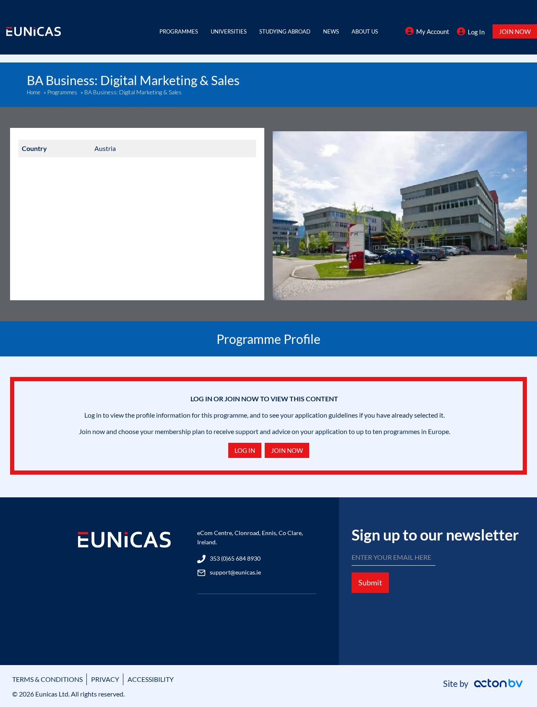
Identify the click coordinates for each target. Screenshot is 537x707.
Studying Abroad (284, 31)
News (331, 31)
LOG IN (245, 450)
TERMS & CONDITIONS (47, 679)
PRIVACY (105, 679)
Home (33, 92)
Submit (370, 582)
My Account (432, 31)
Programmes (178, 31)
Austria (105, 148)
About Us (365, 31)
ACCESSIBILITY (151, 679)
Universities (229, 31)
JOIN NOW (515, 31)
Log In (476, 32)
